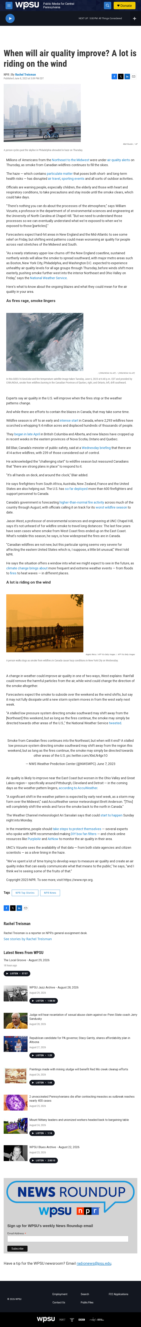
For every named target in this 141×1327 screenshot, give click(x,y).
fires (13, 573)
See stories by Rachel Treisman (28, 939)
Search (85, 1294)
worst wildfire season (111, 507)
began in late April (27, 434)
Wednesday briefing (96, 448)
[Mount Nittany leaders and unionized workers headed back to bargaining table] (16, 1126)
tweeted (115, 723)
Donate (126, 6)
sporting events (73, 179)
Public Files (87, 1302)
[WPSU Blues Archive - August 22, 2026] (16, 1153)
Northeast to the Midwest (70, 160)
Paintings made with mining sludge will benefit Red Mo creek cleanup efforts (78, 1069)
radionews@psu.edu (94, 1263)
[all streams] (135, 18)
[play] (10, 18)
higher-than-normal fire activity (81, 502)
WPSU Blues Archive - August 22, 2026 (54, 1147)
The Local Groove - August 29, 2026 (27, 960)
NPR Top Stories (25, 892)
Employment (60, 1294)
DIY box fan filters (84, 834)
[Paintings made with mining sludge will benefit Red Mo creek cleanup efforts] (16, 1075)
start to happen (111, 815)
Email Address (16, 1233)
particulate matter (60, 174)
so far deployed (76, 489)
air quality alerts (118, 160)
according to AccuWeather (78, 788)
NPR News (50, 892)
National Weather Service (48, 278)
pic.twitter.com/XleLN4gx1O (87, 755)
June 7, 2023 (106, 764)
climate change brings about (27, 568)
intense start (69, 420)
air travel (54, 179)
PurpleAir (34, 839)
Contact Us (59, 1302)
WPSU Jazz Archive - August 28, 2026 (54, 987)
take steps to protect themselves (77, 829)
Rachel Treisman (25, 74)
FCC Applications (118, 1294)
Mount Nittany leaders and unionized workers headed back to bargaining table (79, 1120)
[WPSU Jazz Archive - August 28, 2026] (16, 993)
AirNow (53, 839)
